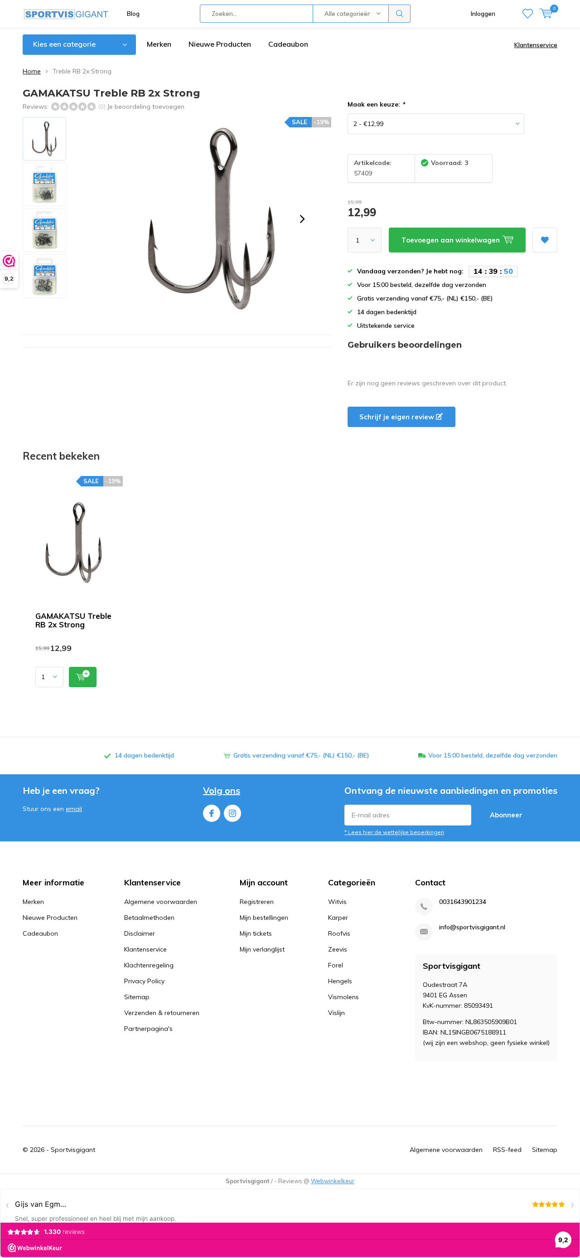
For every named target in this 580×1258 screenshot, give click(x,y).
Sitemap (137, 997)
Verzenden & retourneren (161, 1013)
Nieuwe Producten (219, 44)
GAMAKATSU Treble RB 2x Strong (73, 620)
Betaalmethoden (149, 917)
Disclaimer (139, 933)
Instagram (232, 813)
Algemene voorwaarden (160, 902)
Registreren (257, 902)
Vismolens (343, 997)
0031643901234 (462, 902)
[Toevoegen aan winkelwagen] (83, 677)
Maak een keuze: (376, 104)
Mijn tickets (256, 933)
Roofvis (339, 933)
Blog (133, 13)
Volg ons (221, 790)
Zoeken (400, 14)
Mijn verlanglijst (262, 949)
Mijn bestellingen (264, 917)
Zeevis (337, 949)
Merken (159, 44)
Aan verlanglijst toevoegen (544, 240)
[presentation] (302, 219)
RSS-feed (507, 1150)
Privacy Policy (144, 981)
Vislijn (336, 1013)
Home (32, 71)
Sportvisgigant (73, 1150)
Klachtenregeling (149, 965)
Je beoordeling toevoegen (145, 106)
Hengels (340, 981)
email (74, 809)
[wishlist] (527, 13)
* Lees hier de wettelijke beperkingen (394, 832)
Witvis (337, 902)
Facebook (211, 813)
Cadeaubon (288, 44)
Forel (335, 965)
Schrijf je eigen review (397, 417)
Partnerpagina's (148, 1029)
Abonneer (506, 815)
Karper (338, 917)
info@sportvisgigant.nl (472, 927)
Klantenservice (535, 45)
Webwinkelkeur (332, 1181)
